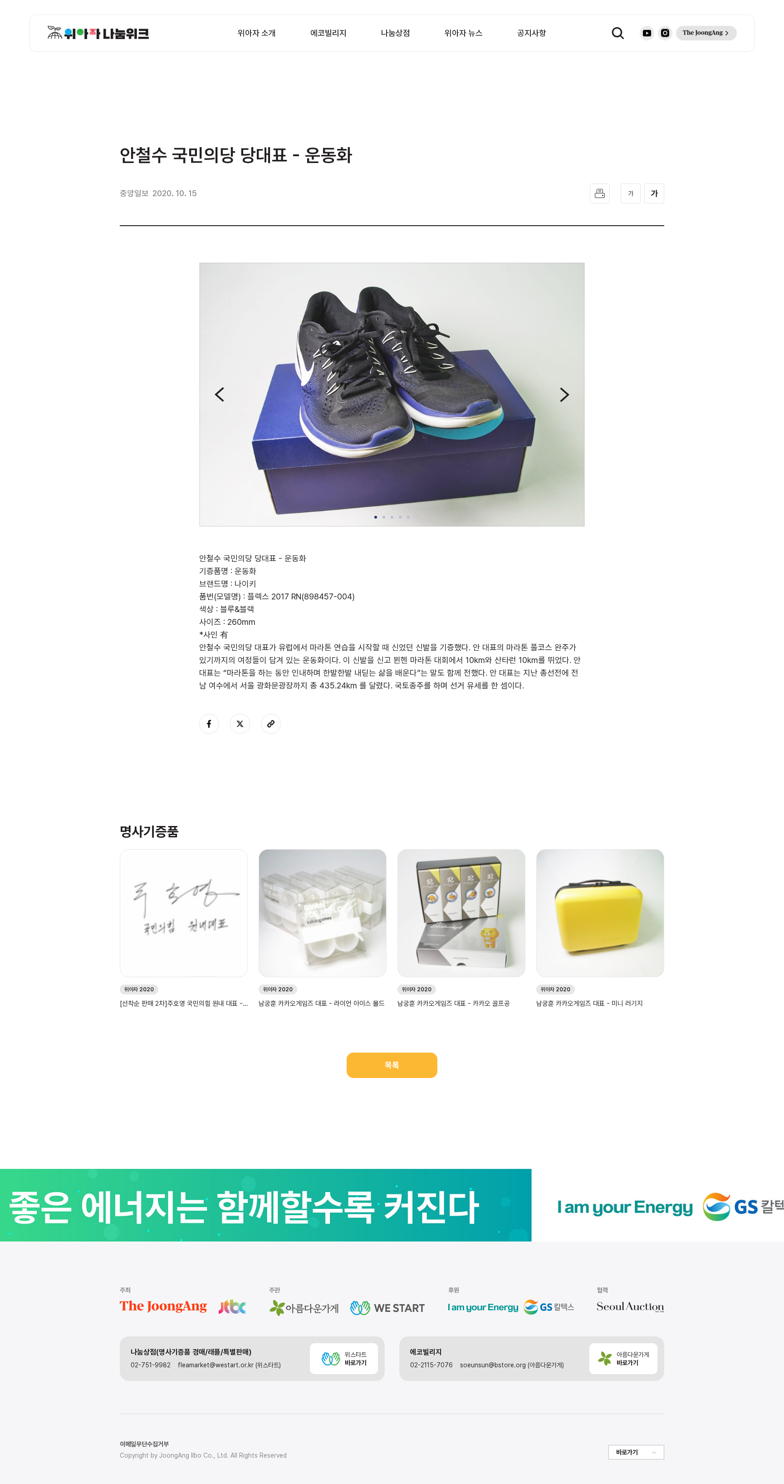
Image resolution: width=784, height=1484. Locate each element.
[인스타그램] (665, 33)
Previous (220, 395)
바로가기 (627, 1452)
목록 (392, 1065)
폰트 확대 (654, 193)
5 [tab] (408, 517)
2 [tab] (384, 517)
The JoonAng (706, 33)
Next (564, 395)
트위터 (240, 724)
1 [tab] (376, 517)
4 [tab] (400, 517)
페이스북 (209, 724)
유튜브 (647, 33)
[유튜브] (647, 33)
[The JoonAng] (706, 33)
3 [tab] (392, 517)
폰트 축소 (631, 193)
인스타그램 (665, 33)
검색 (618, 33)
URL (271, 724)
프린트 (600, 193)
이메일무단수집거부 (144, 1444)
